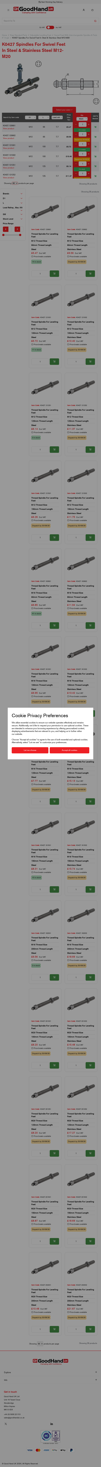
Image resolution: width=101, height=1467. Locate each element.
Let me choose (30, 750)
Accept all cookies (69, 750)
